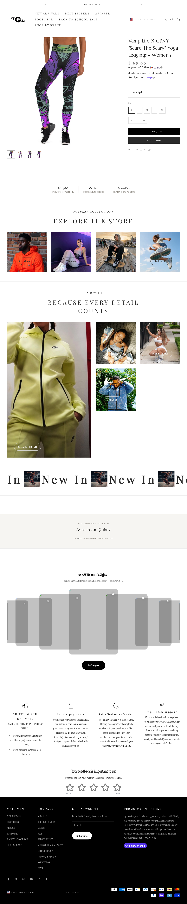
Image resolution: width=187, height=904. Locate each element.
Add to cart (154, 131)
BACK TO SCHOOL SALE (78, 19)
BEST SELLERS (77, 13)
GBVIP (40, 868)
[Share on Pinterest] (145, 149)
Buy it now (154, 140)
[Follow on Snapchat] (46, 879)
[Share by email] (149, 149)
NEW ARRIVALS (47, 13)
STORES (41, 828)
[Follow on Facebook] (8, 879)
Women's (71, 261)
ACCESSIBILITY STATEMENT (50, 845)
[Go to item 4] (39, 155)
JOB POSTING (44, 862)
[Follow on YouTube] (31, 879)
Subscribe (82, 835)
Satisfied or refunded (116, 714)
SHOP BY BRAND (48, 25)
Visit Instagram (93, 665)
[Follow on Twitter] (16, 879)
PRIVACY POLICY (45, 839)
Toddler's (160, 261)
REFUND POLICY (45, 851)
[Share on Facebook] (137, 149)
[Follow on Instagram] (23, 879)
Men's (27, 261)
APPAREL (102, 13)
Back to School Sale (93, 4)
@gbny (104, 529)
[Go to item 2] (20, 155)
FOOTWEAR (44, 19)
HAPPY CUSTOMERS (47, 857)
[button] (154, 67)
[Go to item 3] (30, 155)
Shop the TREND (27, 446)
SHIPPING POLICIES (46, 822)
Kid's (115, 261)
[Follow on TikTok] (38, 879)
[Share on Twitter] (141, 149)
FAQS (40, 833)
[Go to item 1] (11, 155)
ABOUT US (42, 816)
